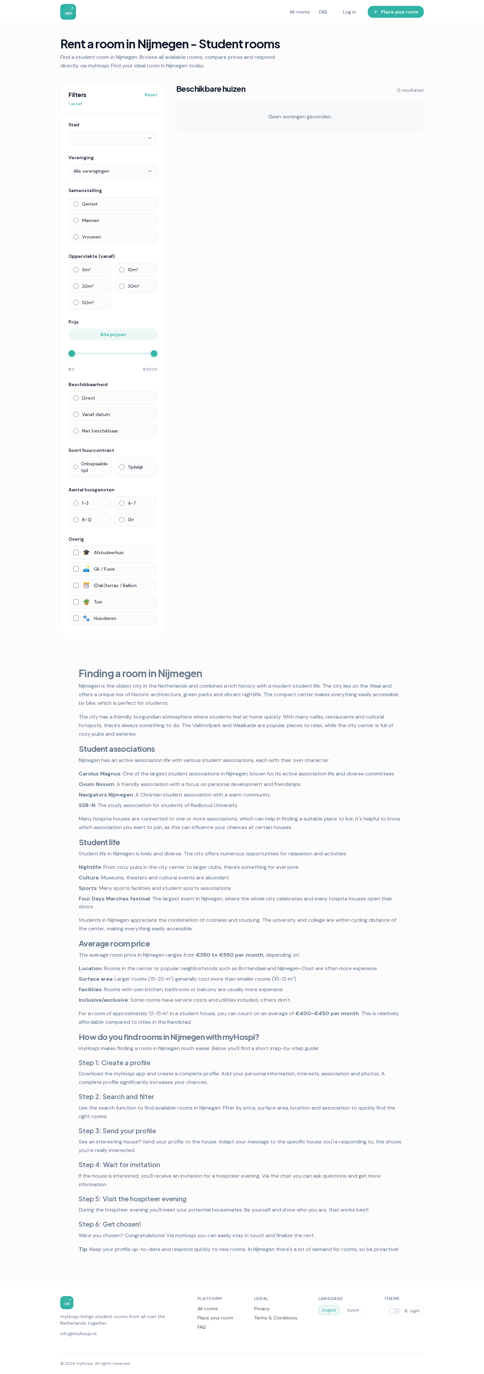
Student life (99, 842)
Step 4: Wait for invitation (119, 1164)
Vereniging (81, 157)
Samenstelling (85, 190)
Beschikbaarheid (88, 384)
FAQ (323, 12)
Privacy (262, 1309)
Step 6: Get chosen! (110, 1224)
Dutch (353, 1310)
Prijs (73, 322)
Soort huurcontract (91, 450)
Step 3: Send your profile (117, 1130)
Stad (73, 125)
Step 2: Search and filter (116, 1096)
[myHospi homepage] (68, 12)
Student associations (117, 748)
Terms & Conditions (275, 1318)
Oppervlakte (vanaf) (91, 256)
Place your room (215, 1318)
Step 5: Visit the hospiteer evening (132, 1198)
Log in (349, 12)
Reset (151, 95)
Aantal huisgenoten (91, 490)
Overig (76, 539)
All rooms (299, 12)
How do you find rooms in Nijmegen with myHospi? (169, 1037)
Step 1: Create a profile (114, 1062)
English (329, 1310)
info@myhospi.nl (78, 1334)
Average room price (114, 943)
